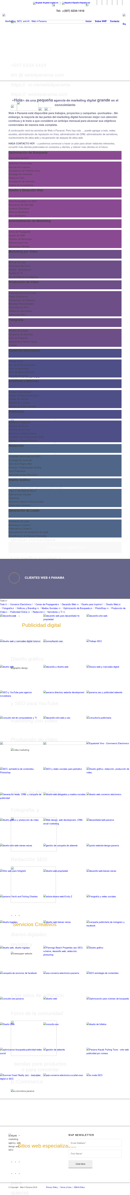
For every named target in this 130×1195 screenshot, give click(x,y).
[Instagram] (109, 2)
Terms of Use (65, 1187)
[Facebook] (99, 2)
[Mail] (124, 2)
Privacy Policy (52, 1187)
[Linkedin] (104, 2)
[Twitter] (94, 2)
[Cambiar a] (124, 21)
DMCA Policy (79, 1187)
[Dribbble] (119, 2)
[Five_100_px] (114, 2)
